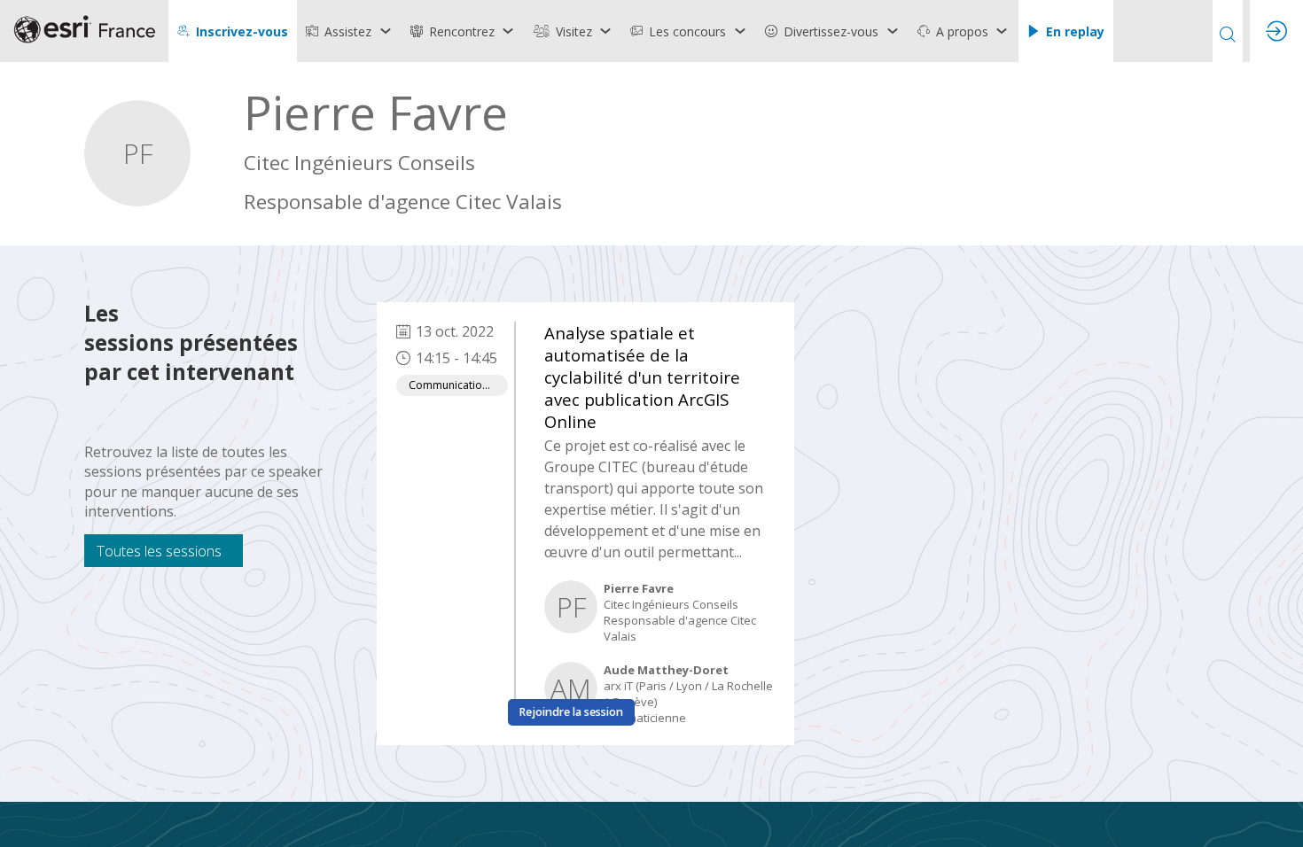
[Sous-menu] (385, 31)
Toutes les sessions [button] (159, 550)
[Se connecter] (1276, 31)
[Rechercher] (1228, 31)
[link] (349, 31)
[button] (232, 31)
